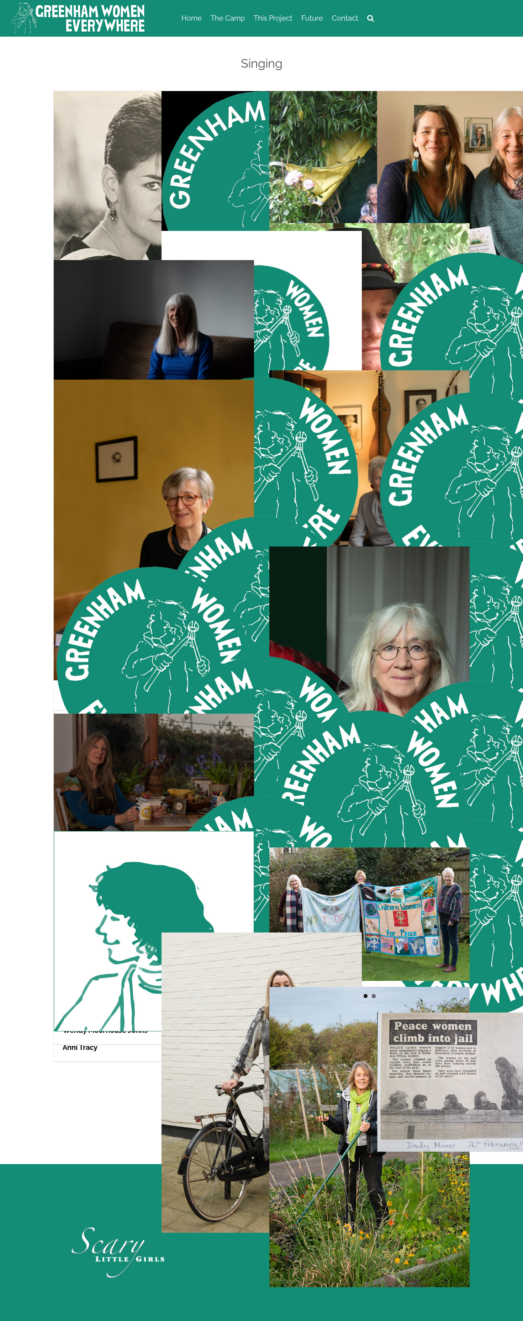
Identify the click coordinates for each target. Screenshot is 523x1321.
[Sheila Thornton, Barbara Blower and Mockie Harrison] (369, 927)
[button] (370, 18)
